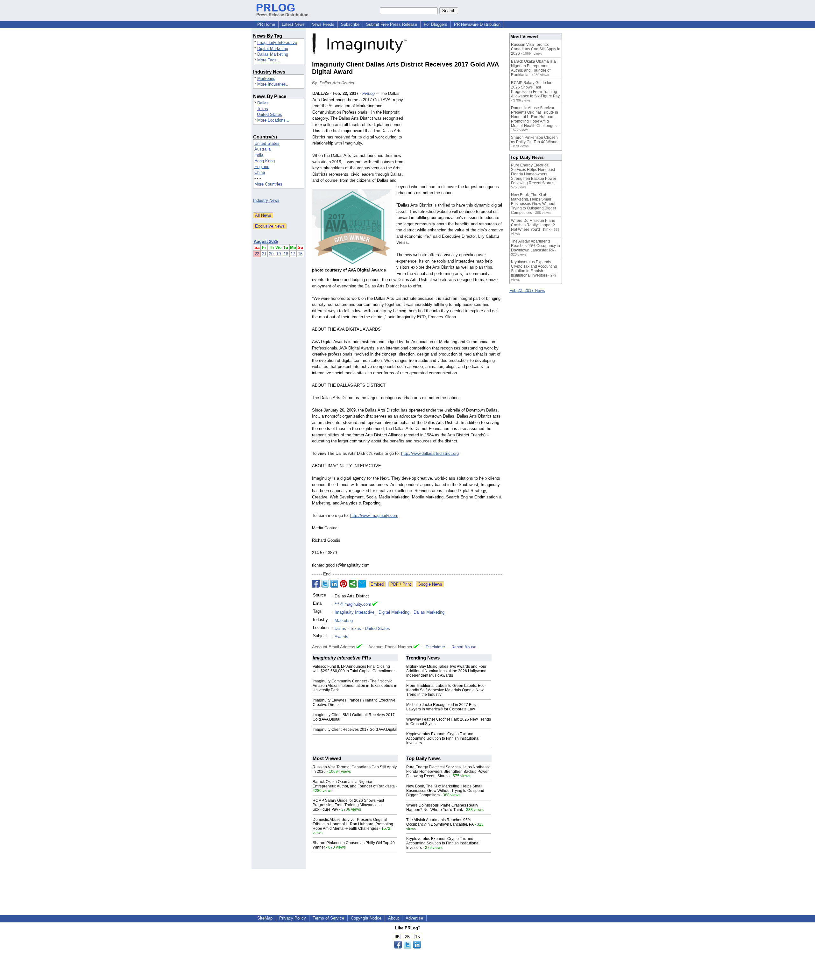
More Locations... (273, 120)
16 (300, 253)
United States (269, 114)
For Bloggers (435, 24)
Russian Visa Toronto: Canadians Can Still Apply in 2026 (535, 49)
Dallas (263, 103)
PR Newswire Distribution (477, 24)
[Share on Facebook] (316, 584)
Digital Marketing (272, 48)
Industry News (266, 200)
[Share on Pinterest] (343, 584)
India (258, 155)
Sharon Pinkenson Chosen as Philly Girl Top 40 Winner (535, 139)
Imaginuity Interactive (277, 42)
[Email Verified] (375, 604)
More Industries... (273, 84)
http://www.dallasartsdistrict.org (430, 453)
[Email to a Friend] (362, 584)
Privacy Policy (292, 918)
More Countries (268, 184)
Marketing (266, 78)
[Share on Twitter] (325, 584)
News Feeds (322, 24)
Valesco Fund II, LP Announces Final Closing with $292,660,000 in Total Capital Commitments (354, 668)
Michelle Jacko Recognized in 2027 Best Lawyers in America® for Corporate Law (441, 706)
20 (271, 253)
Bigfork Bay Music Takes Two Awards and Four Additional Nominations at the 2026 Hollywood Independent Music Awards (446, 671)
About (393, 918)
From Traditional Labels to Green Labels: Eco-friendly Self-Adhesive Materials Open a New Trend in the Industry (446, 690)
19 (278, 253)
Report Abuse (463, 647)
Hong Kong (264, 161)
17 (293, 253)
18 (286, 253)
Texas (262, 108)
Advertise (414, 918)
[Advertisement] (455, 137)
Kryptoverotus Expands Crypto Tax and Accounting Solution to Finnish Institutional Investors (442, 738)
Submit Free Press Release (391, 24)
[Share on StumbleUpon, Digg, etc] (353, 584)
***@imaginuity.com (353, 604)
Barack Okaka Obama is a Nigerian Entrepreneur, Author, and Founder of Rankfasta (354, 783)
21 (264, 253)
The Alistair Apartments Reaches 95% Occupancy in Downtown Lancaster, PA (440, 822)
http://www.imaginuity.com (374, 515)
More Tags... (268, 60)
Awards (341, 636)
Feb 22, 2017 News (527, 290)
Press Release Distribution (282, 14)
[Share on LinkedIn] (334, 584)
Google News (430, 584)
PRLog (368, 93)
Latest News (293, 24)
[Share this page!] (407, 947)
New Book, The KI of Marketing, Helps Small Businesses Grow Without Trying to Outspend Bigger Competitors (445, 790)
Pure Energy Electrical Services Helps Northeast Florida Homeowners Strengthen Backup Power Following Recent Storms (448, 771)
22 (257, 253)
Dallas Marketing (272, 54)
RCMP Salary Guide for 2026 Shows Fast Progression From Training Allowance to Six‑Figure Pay (348, 805)
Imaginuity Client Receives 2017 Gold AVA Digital (355, 729)
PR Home (266, 24)
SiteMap (265, 918)
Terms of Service (328, 918)
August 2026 (266, 241)
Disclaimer (435, 647)
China (259, 172)
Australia (262, 149)
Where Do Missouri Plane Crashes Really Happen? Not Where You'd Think (442, 807)
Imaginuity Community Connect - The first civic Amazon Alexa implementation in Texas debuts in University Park (355, 685)
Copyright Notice (366, 918)
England (261, 166)
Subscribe (350, 24)
